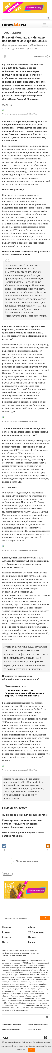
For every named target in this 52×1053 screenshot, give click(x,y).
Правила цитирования (11, 1025)
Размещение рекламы (11, 1029)
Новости (6, 927)
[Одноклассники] (46, 1038)
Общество (16, 32)
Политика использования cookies (15, 955)
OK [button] (31, 1049)
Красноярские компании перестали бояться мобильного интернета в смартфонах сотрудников (22, 823)
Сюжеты (6, 937)
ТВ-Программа (36, 932)
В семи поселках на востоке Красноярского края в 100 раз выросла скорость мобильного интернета (24, 693)
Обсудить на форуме (27, 861)
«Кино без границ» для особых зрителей (25, 814)
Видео (31, 942)
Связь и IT (7, 874)
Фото (5, 942)
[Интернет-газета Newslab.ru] (14, 24)
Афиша (31, 927)
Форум (31, 937)
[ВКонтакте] (22, 1038)
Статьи (7, 32)
